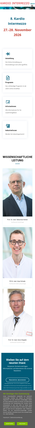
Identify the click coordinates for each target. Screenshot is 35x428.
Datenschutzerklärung (16, 417)
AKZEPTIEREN (9, 423)
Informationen (10, 106)
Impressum (6, 417)
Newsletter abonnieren (17, 380)
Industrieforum (11, 130)
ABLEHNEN (22, 423)
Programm (9, 82)
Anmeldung (9, 58)
